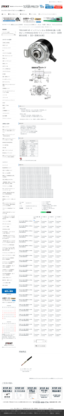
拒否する (57, 413)
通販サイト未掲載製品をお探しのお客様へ (8, 176)
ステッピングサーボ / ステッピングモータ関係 (8, 92)
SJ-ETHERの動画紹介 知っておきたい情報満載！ (8, 274)
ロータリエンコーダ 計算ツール (8, 252)
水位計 (3, 102)
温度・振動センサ (6, 76)
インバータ (4, 94)
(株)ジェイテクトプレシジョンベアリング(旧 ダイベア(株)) (8, 139)
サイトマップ (5, 165)
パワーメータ (5, 97)
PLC (3, 50)
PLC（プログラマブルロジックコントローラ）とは (8, 189)
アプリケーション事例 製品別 (8, 244)
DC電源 (43, 24)
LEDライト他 (5, 66)
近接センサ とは (5, 196)
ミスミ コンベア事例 (6, 221)
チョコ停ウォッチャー (6, 79)
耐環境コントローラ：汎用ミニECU (8, 200)
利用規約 (36, 408)
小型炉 (3, 107)
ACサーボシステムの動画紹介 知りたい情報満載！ (8, 258)
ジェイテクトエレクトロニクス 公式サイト (48, 14)
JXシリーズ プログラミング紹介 (8, 255)
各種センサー (5, 63)
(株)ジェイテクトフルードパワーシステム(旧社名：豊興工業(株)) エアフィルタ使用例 (8, 204)
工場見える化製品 (6, 42)
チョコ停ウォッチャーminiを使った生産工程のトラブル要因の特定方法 (8, 217)
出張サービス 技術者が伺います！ (9, 302)
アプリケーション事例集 (7, 186)
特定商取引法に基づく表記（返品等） (49, 205)
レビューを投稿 (45, 203)
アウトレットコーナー (6, 118)
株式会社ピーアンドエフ (7, 152)
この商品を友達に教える (47, 207)
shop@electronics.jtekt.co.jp (31, 205)
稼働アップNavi (5, 105)
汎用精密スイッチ (6, 88)
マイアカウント (54, 1)
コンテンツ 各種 (5, 226)
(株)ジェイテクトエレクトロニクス (9, 347)
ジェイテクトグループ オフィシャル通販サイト (13, 10)
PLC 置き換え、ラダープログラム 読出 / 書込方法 (8, 232)
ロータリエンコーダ (6, 47)
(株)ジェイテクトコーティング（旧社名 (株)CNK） (8, 135)
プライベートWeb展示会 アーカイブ (8, 209)
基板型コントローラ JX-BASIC (17, 24)
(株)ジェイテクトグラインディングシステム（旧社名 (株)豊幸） (8, 156)
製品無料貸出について (6, 167)
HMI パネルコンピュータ (7, 55)
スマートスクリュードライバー (8, 100)
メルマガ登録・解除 (6, 282)
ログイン (60, 1)
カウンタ (39, 24)
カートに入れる (41, 346)
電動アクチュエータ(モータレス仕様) (8, 85)
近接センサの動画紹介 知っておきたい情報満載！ (8, 266)
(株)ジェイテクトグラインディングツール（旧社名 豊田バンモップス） (8, 131)
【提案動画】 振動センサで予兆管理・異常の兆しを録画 (8, 183)
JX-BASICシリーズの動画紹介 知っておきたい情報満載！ (8, 270)
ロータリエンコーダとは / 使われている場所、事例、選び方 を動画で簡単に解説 (8, 249)
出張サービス (5, 45)
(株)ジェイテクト (5, 126)
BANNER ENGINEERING (7, 142)
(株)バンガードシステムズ (7, 150)
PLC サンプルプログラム (57, 24)
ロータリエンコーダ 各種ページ (30, 24)
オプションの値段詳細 (46, 204)
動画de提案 (9, 294)
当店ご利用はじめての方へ (7, 179)
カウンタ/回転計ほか (6, 68)
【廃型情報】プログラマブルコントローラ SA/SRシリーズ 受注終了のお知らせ (8, 237)
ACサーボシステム (6, 81)
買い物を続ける (45, 209)
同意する (52, 413)
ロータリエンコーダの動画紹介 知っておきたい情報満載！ (8, 262)
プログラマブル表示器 (6, 53)
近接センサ (49, 24)
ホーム (4, 14)
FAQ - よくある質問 (6, 173)
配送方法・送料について (7, 280)
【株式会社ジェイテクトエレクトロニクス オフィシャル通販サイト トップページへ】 (46, 378)
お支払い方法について (6, 277)
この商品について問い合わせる (48, 208)
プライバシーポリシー (43, 408)
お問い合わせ (24, 14)
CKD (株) (4, 147)
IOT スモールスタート (6, 223)
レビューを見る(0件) (46, 201)
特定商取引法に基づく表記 (28, 408)
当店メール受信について (7, 170)
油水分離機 (4, 115)
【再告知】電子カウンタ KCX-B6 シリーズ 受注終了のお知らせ (8, 241)
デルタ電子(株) (5, 145)
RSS (3, 285)
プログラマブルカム (6, 71)
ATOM (6, 285)
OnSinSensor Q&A (6, 229)
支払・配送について (14, 14)
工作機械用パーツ (6, 110)
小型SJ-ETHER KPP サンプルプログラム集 (8, 213)
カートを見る (33, 14)
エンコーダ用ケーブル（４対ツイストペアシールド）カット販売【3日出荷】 (25, 370)
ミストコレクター (6, 113)
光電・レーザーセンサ (6, 60)
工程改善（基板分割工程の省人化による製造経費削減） (8, 193)
